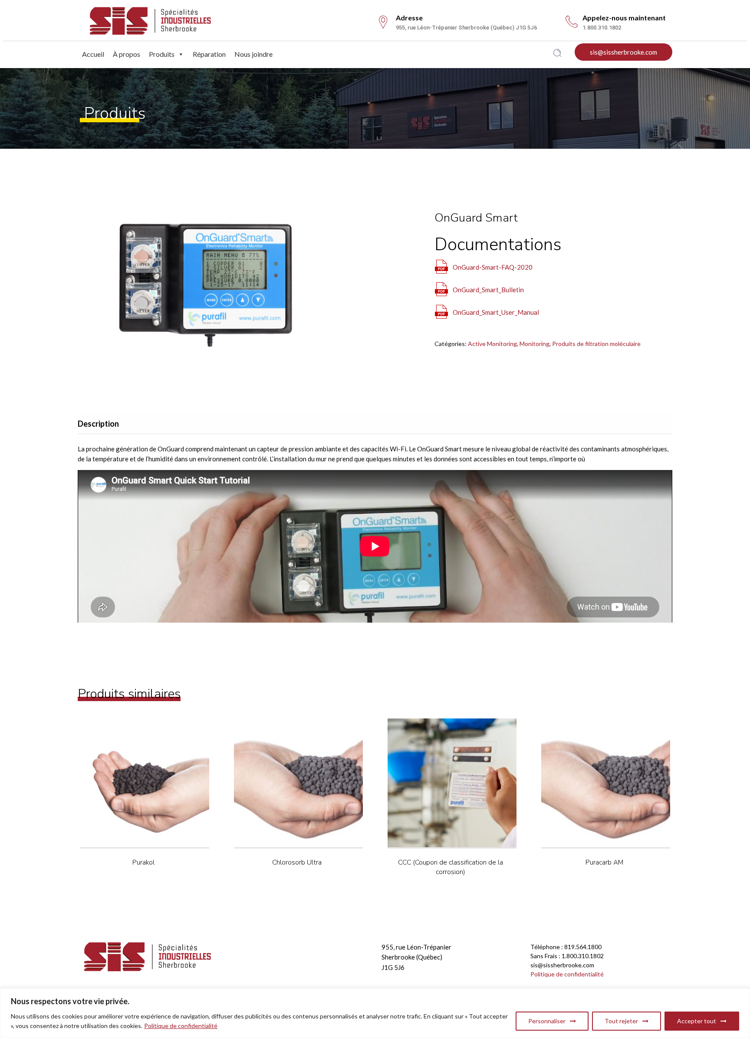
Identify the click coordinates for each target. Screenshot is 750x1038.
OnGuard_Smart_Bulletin (488, 290)
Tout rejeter (621, 1021)
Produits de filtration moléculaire (596, 343)
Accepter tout (696, 1021)
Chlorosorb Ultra (297, 862)
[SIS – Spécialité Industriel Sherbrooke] (150, 19)
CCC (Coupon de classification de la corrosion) (450, 867)
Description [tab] (98, 423)
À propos (126, 54)
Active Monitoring (492, 343)
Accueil (93, 54)
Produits (161, 54)
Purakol (143, 862)
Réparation (209, 54)
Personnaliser (547, 1021)
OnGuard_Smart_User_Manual (496, 312)
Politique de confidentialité (180, 1025)
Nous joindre (253, 54)
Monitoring (534, 343)
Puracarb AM (604, 862)
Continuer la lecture (160, 806)
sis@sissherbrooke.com (623, 52)
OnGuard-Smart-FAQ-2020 (493, 267)
